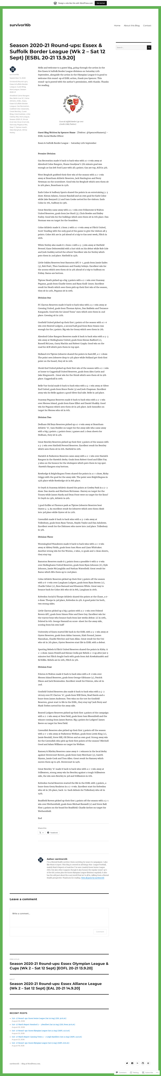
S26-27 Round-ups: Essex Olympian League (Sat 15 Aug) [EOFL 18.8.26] (40, 1043)
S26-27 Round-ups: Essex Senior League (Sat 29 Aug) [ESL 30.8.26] (39, 1018)
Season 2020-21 (16, 119)
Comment (100, 932)
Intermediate (19, 114)
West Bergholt (15, 130)
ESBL (19, 101)
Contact (147, 25)
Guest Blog (21, 87)
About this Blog (132, 25)
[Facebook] (132, 1063)
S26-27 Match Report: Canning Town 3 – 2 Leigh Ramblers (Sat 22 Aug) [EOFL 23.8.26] (47, 1037)
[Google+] (137, 1063)
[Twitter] (127, 1063)
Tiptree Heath (21, 127)
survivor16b (20, 25)
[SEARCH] (149, 47)
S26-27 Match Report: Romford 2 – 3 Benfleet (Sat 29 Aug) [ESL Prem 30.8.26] (43, 1025)
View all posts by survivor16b (92, 878)
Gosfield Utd (15, 109)
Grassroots (25, 109)
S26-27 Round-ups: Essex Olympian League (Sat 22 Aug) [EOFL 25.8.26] (41, 1031)
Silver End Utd (23, 122)
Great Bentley (15, 111)
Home (117, 25)
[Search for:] (131, 47)
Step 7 (12, 127)
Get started (101, 3)
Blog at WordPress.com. (31, 1064)
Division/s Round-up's (18, 81)
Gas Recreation (23, 106)
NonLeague (14, 89)
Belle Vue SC (18, 98)
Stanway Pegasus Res (18, 125)
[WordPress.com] (148, 1063)
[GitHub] (143, 1063)
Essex (24, 101)
